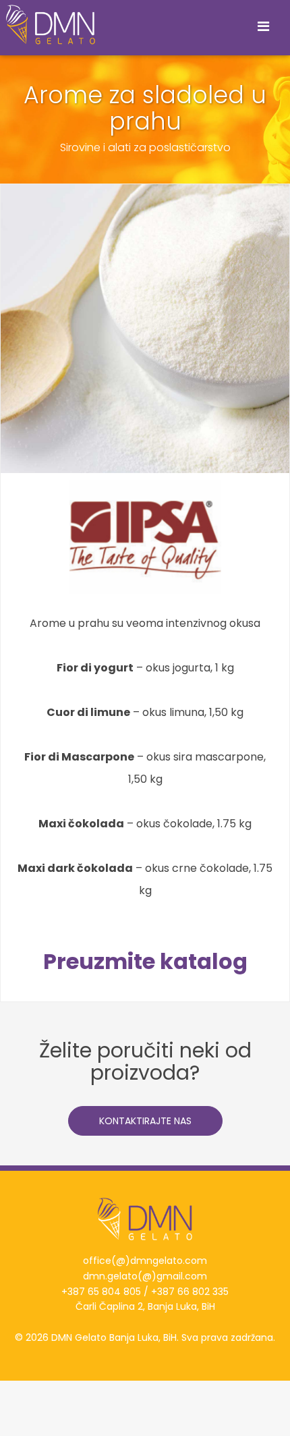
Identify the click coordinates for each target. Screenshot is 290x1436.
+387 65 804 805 (101, 1291)
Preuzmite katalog (145, 961)
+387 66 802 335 (190, 1291)
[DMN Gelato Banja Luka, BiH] (48, 24)
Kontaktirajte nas (145, 1121)
